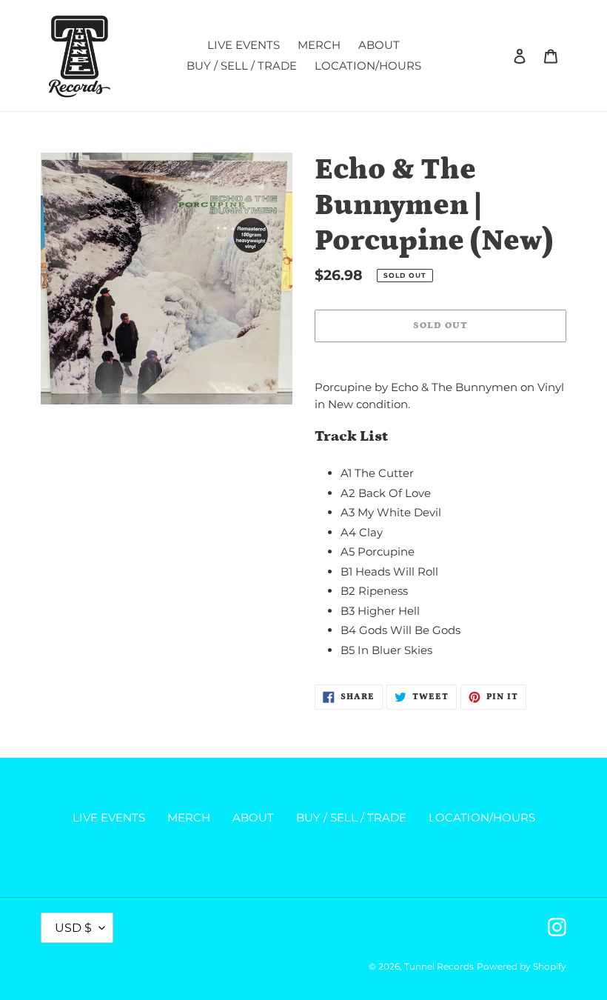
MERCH (188, 817)
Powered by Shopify (521, 966)
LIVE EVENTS (109, 817)
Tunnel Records (439, 966)
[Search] (499, 55)
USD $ (73, 928)
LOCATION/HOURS (482, 817)
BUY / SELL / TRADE (351, 817)
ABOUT (253, 817)
